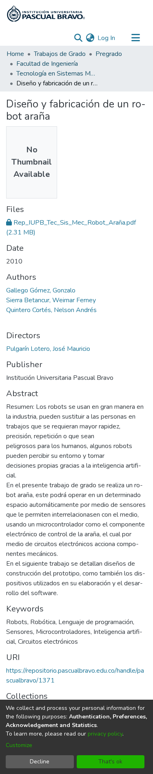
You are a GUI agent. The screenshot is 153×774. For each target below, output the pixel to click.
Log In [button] (107, 37)
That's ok (110, 761)
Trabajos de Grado (60, 53)
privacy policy (105, 734)
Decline (39, 761)
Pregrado (108, 53)
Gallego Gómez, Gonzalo (40, 290)
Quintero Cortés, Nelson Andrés (51, 310)
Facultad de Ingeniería (47, 63)
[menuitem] (90, 38)
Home (15, 53)
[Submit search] (78, 38)
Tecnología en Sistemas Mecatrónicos (57, 73)
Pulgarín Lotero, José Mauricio (48, 348)
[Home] (46, 13)
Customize (19, 745)
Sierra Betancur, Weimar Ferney (51, 300)
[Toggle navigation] (135, 38)
